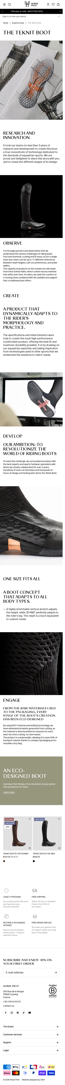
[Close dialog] (58, 495)
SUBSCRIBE (31, 585)
